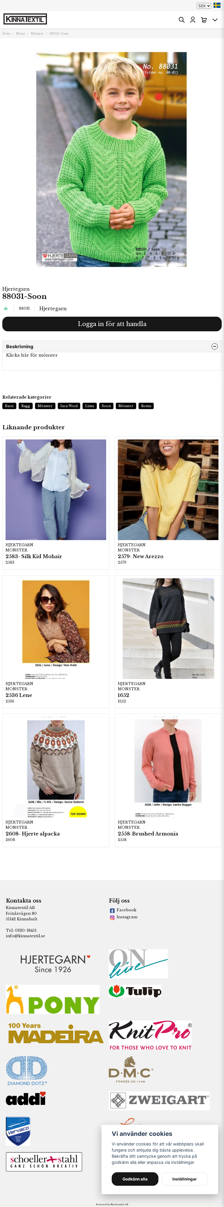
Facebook (126, 910)
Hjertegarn (16, 289)
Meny (20, 34)
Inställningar (184, 1179)
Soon (106, 406)
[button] (217, 5)
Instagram (127, 917)
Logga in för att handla (112, 323)
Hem (6, 34)
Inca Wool (69, 406)
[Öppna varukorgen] (203, 20)
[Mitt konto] (192, 20)
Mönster (37, 34)
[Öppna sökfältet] (181, 20)
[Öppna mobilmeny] (214, 20)
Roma (146, 406)
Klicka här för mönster (32, 355)
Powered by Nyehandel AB (112, 1204)
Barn (9, 406)
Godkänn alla (135, 1179)
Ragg (25, 406)
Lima (89, 406)
